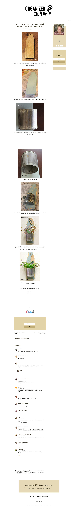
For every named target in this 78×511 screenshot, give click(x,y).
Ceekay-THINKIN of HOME (23, 355)
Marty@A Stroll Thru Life (23, 403)
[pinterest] (62, 45)
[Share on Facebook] (29, 312)
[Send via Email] (33, 312)
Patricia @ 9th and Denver (23, 378)
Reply (19, 385)
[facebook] (56, 45)
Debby (21, 370)
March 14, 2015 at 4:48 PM (21, 388)
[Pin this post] (26, 312)
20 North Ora (20, 362)
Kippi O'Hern (20, 449)
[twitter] (60, 45)
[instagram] (58, 45)
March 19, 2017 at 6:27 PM (21, 443)
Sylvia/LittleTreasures (23, 442)
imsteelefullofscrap (22, 410)
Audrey (19, 417)
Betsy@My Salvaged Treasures (24, 434)
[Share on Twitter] (31, 312)
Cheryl (19, 387)
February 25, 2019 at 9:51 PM (22, 450)
